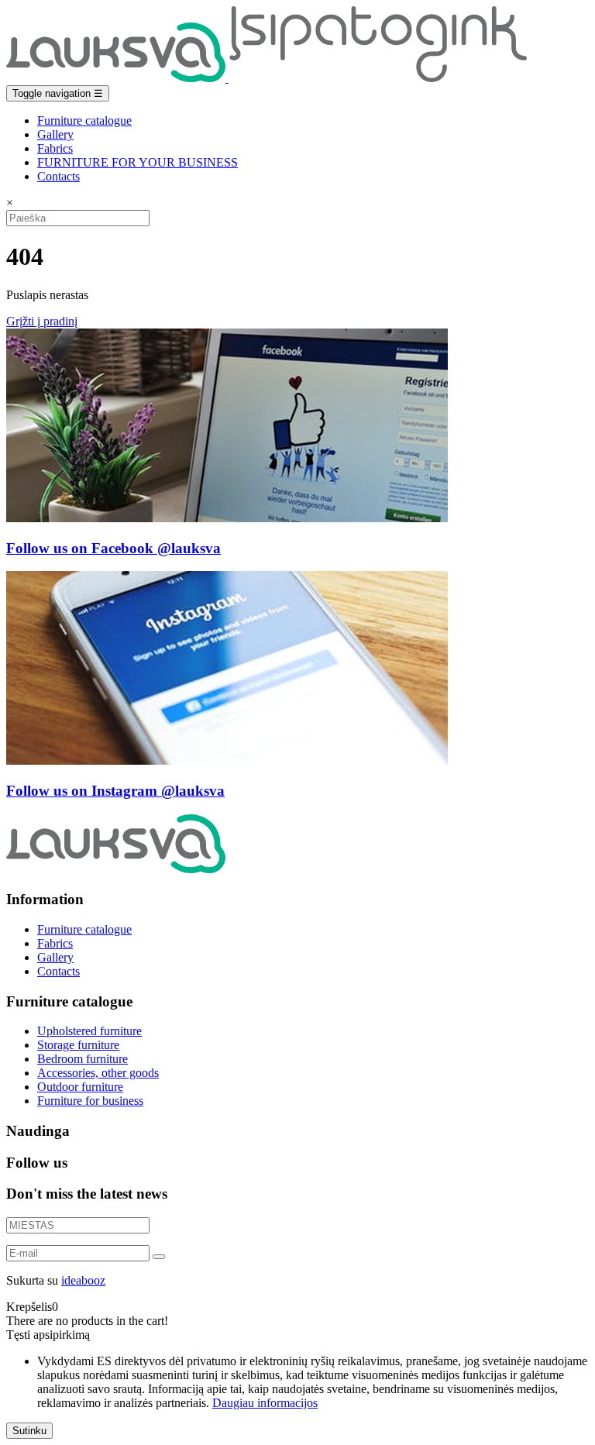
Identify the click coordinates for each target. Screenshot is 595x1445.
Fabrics (55, 148)
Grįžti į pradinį (41, 321)
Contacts (58, 176)
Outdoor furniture (80, 1086)
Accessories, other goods (98, 1072)
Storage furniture (78, 1044)
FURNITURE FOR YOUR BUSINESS (137, 162)
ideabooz (83, 1280)
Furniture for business (90, 1100)
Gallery (55, 134)
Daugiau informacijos (265, 1402)
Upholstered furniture (89, 1030)
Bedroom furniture (82, 1058)
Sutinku (29, 1430)
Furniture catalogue (84, 120)
